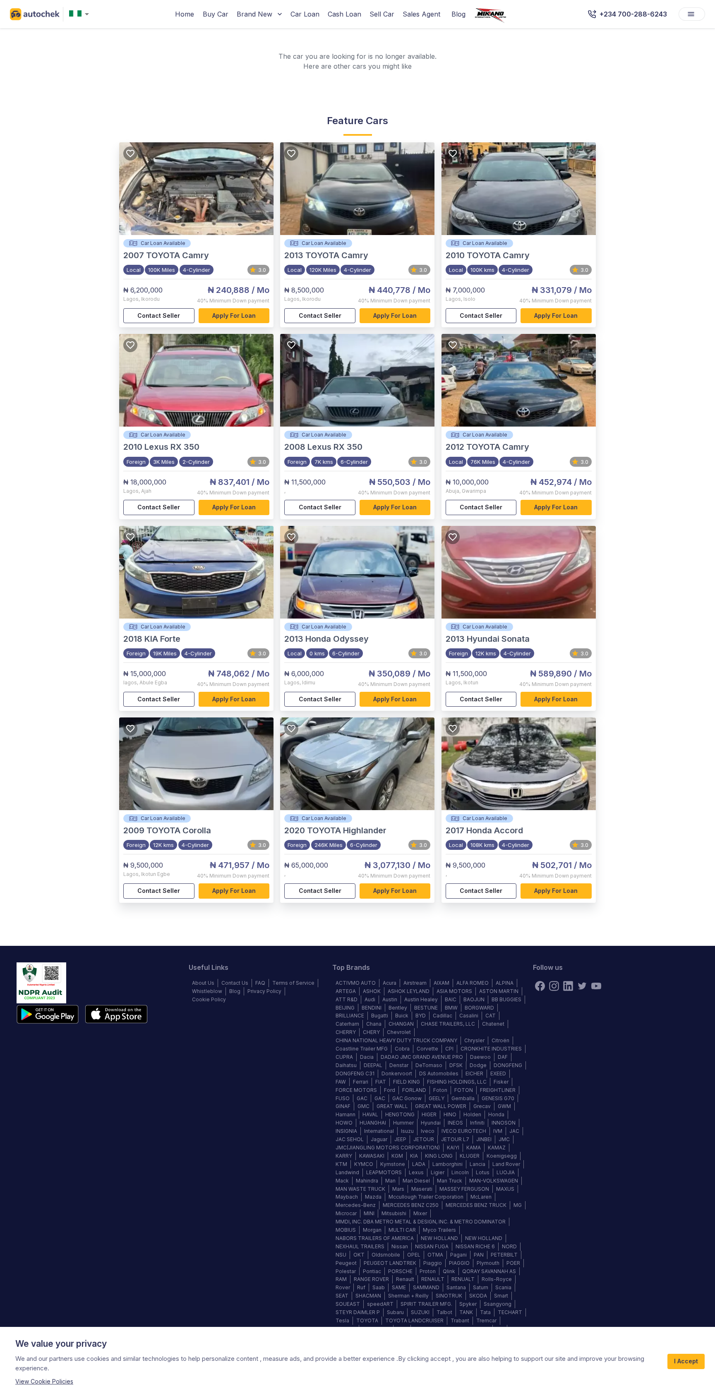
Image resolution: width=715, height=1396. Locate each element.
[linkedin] (568, 986)
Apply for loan (234, 315)
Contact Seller (158, 315)
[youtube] (596, 986)
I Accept (686, 1361)
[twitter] (582, 986)
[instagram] (554, 986)
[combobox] (81, 14)
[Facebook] (540, 986)
